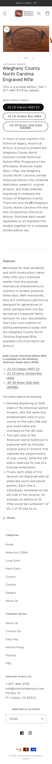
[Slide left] (18, 58)
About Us (12, 600)
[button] (5, 13)
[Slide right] (33, 58)
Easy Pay (12, 639)
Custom (11, 584)
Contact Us (13, 631)
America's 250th (17, 552)
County (11, 576)
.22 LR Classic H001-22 (23, 107)
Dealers (11, 592)
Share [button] (11, 517)
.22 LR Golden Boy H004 (24, 116)
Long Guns (13, 560)
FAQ (8, 663)
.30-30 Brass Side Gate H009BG (25, 126)
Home (10, 544)
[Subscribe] (42, 718)
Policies (11, 655)
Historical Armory (24, 756)
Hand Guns (13, 568)
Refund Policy (15, 647)
